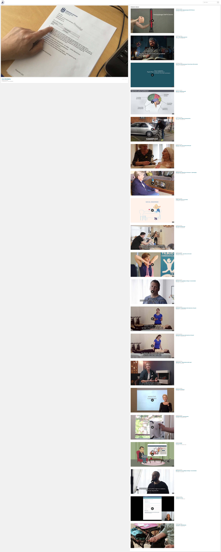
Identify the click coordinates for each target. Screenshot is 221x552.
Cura (8, 81)
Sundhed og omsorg (5, 80)
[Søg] (218, 2)
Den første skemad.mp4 (180, 226)
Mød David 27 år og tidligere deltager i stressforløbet (186, 470)
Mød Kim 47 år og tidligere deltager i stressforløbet (186, 280)
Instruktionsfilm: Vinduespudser (182, 416)
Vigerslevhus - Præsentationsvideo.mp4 (183, 362)
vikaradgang (11, 81)
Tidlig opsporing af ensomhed (182, 199)
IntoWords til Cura (179, 497)
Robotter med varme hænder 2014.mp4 (183, 145)
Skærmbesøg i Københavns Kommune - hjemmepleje (186, 172)
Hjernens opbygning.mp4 (181, 91)
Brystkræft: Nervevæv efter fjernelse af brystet (185, 335)
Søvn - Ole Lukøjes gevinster (181, 37)
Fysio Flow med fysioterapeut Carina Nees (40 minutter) (187, 64)
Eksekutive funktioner (180, 389)
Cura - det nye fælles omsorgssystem (183, 118)
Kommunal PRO (179, 443)
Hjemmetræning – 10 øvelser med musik (183, 253)
